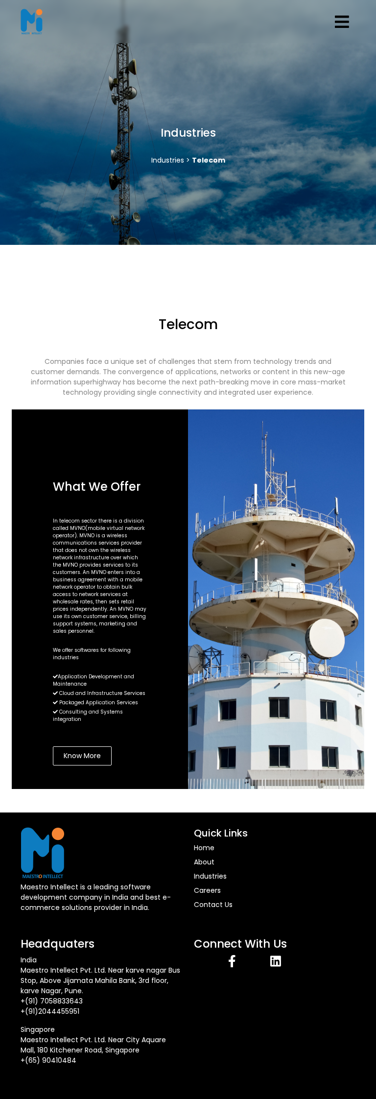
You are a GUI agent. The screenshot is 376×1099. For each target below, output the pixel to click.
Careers (207, 890)
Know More (82, 756)
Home (204, 848)
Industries (210, 876)
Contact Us (213, 904)
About (204, 862)
